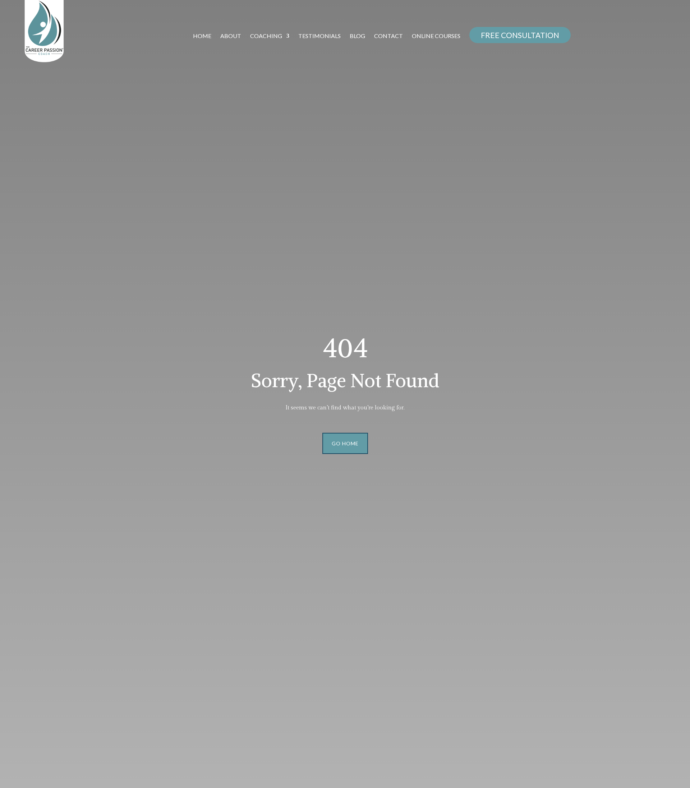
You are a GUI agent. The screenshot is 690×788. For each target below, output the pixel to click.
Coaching (266, 36)
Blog (357, 36)
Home (202, 36)
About (230, 36)
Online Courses (436, 36)
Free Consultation (520, 35)
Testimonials (319, 36)
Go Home (345, 443)
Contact (388, 36)
